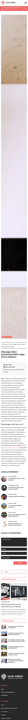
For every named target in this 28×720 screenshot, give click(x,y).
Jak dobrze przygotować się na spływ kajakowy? (16, 647)
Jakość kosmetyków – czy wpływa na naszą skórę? (15, 524)
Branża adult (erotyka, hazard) (9, 708)
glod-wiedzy (8, 364)
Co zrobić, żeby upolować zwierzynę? (15, 506)
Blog (2, 689)
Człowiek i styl (7, 337)
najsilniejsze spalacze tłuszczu (11, 447)
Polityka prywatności (7, 692)
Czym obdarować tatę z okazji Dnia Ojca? (16, 479)
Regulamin (4, 695)
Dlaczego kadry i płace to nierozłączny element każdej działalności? (15, 661)
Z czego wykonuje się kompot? (16, 496)
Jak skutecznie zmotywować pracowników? (15, 627)
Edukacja (3, 715)
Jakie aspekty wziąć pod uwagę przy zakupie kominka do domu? (16, 640)
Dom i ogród (4, 711)
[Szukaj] (3, 572)
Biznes (3, 705)
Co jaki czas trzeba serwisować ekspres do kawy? (16, 654)
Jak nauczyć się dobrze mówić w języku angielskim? (17, 515)
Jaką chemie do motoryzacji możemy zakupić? (15, 488)
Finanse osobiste (5, 718)
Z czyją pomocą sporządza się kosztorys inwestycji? (16, 633)
